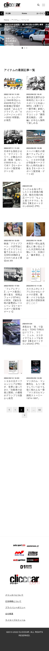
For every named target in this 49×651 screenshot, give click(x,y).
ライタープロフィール (15, 620)
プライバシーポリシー (15, 607)
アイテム (15, 19)
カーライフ (40, 13)
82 (40, 409)
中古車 (8, 13)
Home (24, 13)
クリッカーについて (14, 594)
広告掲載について (13, 601)
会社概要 (9, 613)
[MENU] (43, 5)
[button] (47, 13)
